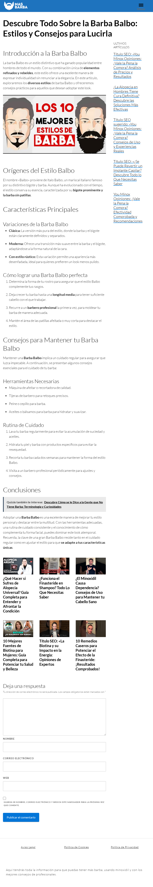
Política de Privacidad (125, 847)
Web (6, 777)
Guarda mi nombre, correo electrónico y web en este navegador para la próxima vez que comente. (54, 803)
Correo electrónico (18, 758)
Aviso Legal (28, 847)
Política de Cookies (76, 847)
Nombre (9, 738)
